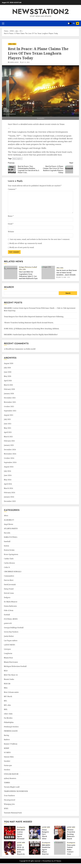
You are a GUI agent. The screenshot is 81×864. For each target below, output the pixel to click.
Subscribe (77, 23)
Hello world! (31, 349)
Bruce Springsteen (11, 554)
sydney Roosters (10, 778)
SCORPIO (7, 752)
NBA (5, 688)
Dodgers (7, 597)
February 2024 (9, 492)
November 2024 (10, 454)
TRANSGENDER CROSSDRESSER (16, 791)
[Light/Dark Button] (70, 23)
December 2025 (10, 398)
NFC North (8, 696)
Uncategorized (9, 800)
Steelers (7, 770)
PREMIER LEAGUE (11, 731)
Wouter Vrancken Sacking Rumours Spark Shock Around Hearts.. (29, 322)
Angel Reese (8, 524)
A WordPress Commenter (13, 349)
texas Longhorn (17, 159)
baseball (7, 541)
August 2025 (8, 415)
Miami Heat (8, 658)
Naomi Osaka (9, 679)
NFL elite (7, 705)
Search (9, 287)
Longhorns (8, 653)
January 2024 (9, 497)
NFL (5, 701)
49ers (6, 515)
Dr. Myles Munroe (10, 602)
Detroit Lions (9, 593)
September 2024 (10, 462)
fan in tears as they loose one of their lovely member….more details (66, 272)
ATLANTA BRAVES (11, 528)
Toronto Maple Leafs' (12, 787)
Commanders (9, 576)
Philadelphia (9, 722)
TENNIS (7, 783)
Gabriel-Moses (14, 62)
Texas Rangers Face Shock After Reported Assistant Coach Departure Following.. (34, 316)
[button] (3, 23)
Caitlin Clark (8, 559)
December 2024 (10, 449)
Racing (6, 735)
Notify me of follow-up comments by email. (26, 243)
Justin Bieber (9, 636)
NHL (6, 709)
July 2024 (7, 471)
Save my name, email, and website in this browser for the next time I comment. (40, 239)
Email (10, 224)
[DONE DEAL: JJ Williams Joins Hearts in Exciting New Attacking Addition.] (10, 848)
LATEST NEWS (9, 645)
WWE (6, 808)
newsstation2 (40, 11)
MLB (6, 671)
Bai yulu (7, 533)
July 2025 (7, 419)
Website (11, 231)
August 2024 (8, 467)
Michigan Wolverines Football (28, 267)
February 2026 (9, 389)
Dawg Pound (9, 589)
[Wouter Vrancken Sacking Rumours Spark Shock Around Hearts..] (60, 832)
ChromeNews (46, 861)
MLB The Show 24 (10, 675)
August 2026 (8, 363)
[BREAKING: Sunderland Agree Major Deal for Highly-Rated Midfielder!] (34, 848)
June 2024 (7, 475)
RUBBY (6, 748)
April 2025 (8, 432)
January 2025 (9, 445)
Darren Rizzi (8, 580)
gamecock (8, 623)
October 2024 (9, 458)
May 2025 (7, 428)
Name (11, 216)
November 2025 (10, 402)
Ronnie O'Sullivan (10, 744)
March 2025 (8, 437)
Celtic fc (7, 567)
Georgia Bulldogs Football (13, 627)
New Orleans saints (11, 692)
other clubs (12, 44)
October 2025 (9, 406)
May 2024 (7, 480)
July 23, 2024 (26, 62)
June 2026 (7, 372)
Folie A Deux (8, 610)
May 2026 (7, 376)
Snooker (7, 761)
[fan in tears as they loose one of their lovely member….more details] (48, 272)
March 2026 (8, 385)
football (7, 615)
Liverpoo (7, 649)
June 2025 (7, 424)
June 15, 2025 (62, 277)
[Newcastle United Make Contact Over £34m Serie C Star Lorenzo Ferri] (60, 848)
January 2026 (9, 393)
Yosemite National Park (13, 813)
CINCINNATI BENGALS (12, 571)
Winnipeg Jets (9, 804)
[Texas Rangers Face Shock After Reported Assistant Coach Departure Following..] (34, 832)
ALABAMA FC (9, 520)
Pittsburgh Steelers (11, 727)
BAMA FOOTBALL (10, 537)
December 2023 (10, 501)
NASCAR (7, 684)
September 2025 (10, 411)
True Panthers (9, 795)
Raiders (7, 739)
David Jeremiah (10, 584)
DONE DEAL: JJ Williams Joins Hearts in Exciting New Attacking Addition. (31, 329)
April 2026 (8, 380)
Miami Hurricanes (11, 662)
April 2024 (8, 484)
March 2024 (8, 488)
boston (6, 546)
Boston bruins (9, 550)
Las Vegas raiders (10, 640)
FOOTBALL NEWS (11, 619)
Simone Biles (9, 757)
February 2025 (9, 441)
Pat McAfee (8, 718)
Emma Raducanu (10, 606)
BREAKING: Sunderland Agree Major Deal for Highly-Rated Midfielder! (31, 334)
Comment (12, 189)
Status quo (8, 765)
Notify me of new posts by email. (22, 247)
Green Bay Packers (11, 632)
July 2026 (7, 368)
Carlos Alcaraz (9, 563)
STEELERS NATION (11, 774)
